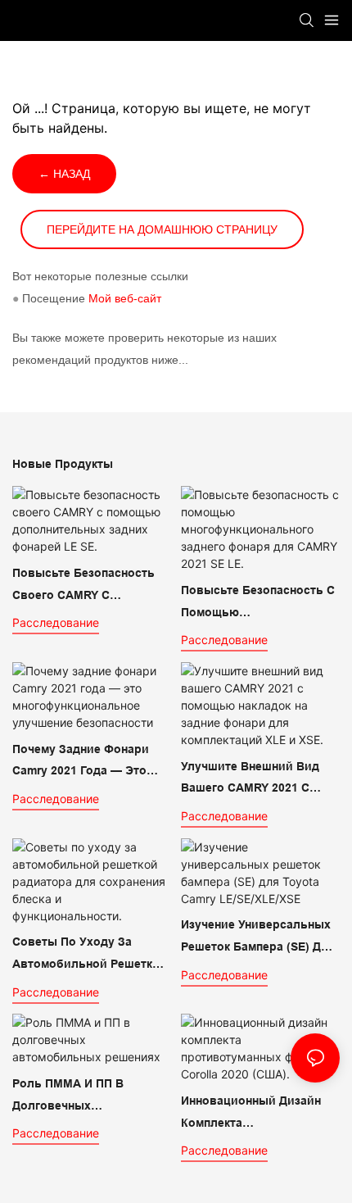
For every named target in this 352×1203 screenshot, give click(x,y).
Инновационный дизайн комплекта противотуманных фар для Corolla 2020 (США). (251, 1113)
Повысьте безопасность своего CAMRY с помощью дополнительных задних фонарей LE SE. (85, 586)
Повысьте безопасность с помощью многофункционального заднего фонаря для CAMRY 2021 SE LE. (258, 603)
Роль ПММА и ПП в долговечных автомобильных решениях (90, 1096)
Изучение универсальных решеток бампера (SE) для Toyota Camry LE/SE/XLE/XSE (258, 937)
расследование (55, 622)
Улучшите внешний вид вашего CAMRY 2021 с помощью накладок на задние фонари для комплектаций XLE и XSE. (255, 779)
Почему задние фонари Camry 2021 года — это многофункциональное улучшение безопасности (86, 762)
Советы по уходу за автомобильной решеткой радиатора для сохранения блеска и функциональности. (89, 954)
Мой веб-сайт (124, 298)
